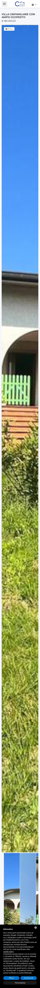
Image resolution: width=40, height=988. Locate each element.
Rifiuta (11, 978)
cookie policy (8, 952)
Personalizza (20, 983)
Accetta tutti (28, 978)
